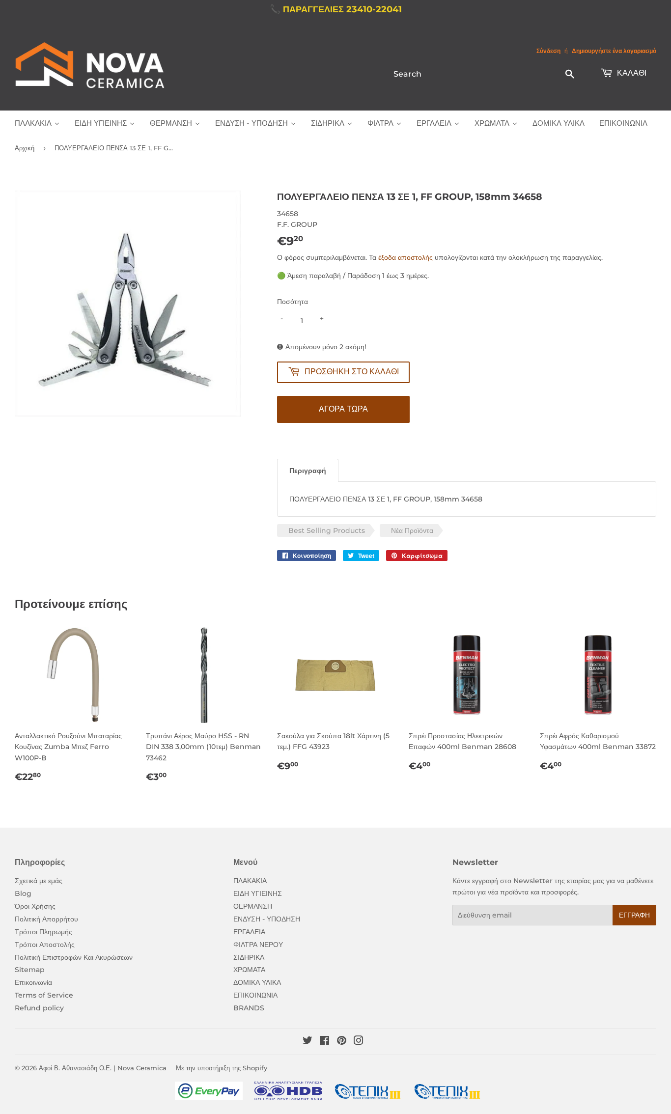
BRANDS (248, 1007)
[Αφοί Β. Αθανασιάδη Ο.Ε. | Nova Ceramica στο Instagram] (358, 1041)
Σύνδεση (548, 51)
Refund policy (39, 1007)
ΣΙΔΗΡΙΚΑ (248, 957)
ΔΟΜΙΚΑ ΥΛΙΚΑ (257, 982)
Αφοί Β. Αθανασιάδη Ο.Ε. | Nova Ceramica (103, 1068)
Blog (23, 893)
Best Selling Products (326, 530)
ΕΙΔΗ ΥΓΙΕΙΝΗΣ (257, 893)
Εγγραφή (634, 915)
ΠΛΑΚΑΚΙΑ (250, 880)
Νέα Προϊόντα (412, 530)
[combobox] (485, 73)
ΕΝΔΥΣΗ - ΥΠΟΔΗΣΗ (266, 919)
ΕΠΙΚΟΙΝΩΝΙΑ (255, 995)
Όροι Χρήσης (35, 906)
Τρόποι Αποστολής (45, 944)
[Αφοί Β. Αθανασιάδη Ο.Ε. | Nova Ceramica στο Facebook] (324, 1041)
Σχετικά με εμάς (38, 880)
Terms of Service (44, 995)
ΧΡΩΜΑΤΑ (249, 969)
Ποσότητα (292, 301)
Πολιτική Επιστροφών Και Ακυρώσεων (74, 957)
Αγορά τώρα (343, 409)
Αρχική (24, 148)
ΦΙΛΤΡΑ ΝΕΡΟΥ (258, 944)
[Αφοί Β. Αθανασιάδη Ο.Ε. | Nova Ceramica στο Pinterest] (341, 1041)
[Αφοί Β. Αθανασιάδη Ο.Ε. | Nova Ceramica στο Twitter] (307, 1041)
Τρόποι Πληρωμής (43, 931)
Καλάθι (630, 73)
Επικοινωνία (33, 982)
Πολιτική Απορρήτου (46, 919)
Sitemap (30, 969)
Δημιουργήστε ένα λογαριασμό (614, 51)
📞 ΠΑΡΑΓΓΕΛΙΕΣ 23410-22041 (336, 9)
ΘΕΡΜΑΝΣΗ (252, 906)
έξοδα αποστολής (405, 257)
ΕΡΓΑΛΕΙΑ (249, 931)
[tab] (307, 470)
